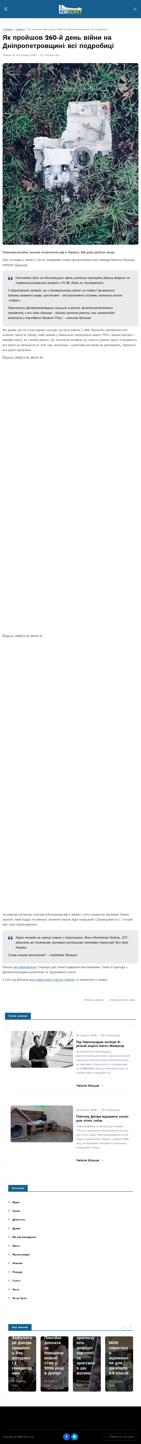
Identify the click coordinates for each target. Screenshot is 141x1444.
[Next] (130, 1327)
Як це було (19, 1298)
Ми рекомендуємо (24, 1237)
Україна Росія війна (123, 1000)
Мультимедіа (21, 1255)
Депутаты (18, 1220)
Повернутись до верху (122, 1437)
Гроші (16, 1211)
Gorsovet (21, 265)
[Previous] (123, 1327)
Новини (20, 29)
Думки (16, 1228)
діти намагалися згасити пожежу (52, 979)
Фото (15, 1290)
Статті (16, 1281)
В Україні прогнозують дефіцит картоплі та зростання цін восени (86, 1353)
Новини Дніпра (95, 1000)
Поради (17, 1272)
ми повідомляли (25, 967)
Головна (8, 29)
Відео (16, 1202)
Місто (16, 1246)
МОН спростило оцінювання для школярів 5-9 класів (119, 1358)
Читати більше (88, 1085)
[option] (22, 1364)
